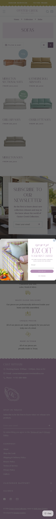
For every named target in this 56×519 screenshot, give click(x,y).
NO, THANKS (42, 276)
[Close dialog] (54, 240)
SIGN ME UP (41, 271)
